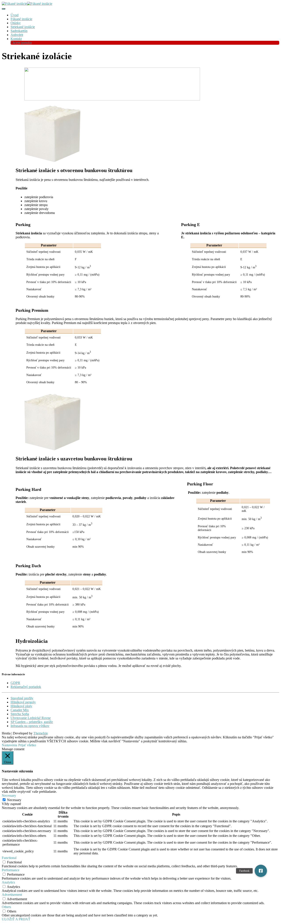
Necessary (14, 800)
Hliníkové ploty (21, 706)
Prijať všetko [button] (27, 745)
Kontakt (16, 39)
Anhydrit (17, 35)
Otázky (16, 23)
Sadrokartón (19, 31)
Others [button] (6, 907)
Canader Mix (20, 710)
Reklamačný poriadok (26, 687)
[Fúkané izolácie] (27, 3)
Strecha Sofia (20, 714)
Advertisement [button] (12, 894)
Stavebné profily (22, 698)
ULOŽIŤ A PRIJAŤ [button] (16, 919)
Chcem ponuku (21, 43)
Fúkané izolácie (21, 19)
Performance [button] (10, 870)
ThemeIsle (40, 733)
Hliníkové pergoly (23, 702)
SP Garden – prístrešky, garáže (32, 722)
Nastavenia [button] (9, 745)
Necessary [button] (9, 795)
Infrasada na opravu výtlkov (30, 726)
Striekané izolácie (23, 27)
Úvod (14, 15)
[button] (261, 871)
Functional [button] (9, 858)
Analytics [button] (8, 882)
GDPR (15, 683)
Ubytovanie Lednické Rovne (31, 718)
